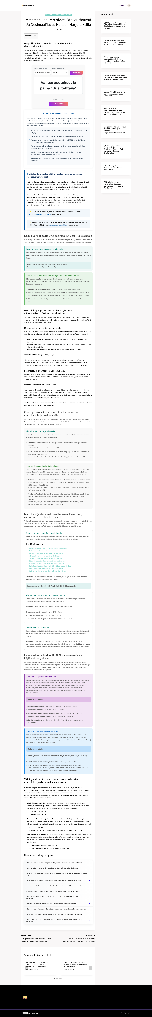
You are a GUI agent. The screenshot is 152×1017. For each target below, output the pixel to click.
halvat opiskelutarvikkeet (58, 225)
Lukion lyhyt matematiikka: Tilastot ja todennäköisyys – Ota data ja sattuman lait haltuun (115, 25)
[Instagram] (129, 1013)
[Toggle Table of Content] (34, 35)
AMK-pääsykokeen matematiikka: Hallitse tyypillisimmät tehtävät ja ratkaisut (36, 938)
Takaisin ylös (58, 104)
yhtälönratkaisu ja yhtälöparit (40, 214)
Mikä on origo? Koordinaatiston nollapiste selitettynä (114, 168)
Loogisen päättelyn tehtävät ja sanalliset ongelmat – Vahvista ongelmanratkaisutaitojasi (115, 130)
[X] (125, 1013)
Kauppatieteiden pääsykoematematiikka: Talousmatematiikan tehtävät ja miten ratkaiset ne (115, 111)
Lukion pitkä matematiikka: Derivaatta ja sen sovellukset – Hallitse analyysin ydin (75, 965)
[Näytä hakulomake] (129, 5)
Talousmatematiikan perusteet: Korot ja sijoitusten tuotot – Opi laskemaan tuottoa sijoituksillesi (113, 149)
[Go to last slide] (26, 968)
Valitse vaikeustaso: (58, 68)
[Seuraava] (90, 968)
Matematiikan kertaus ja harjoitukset (58, 14)
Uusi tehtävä (76, 72)
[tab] (54, 978)
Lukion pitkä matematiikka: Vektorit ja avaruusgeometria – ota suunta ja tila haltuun (79, 938)
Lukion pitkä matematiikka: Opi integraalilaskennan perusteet (114, 94)
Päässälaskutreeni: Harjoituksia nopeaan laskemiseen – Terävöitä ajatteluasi (113, 185)
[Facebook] (121, 1013)
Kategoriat (120, 5)
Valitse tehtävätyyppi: (40, 68)
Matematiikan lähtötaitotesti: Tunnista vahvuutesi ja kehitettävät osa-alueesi (37, 965)
